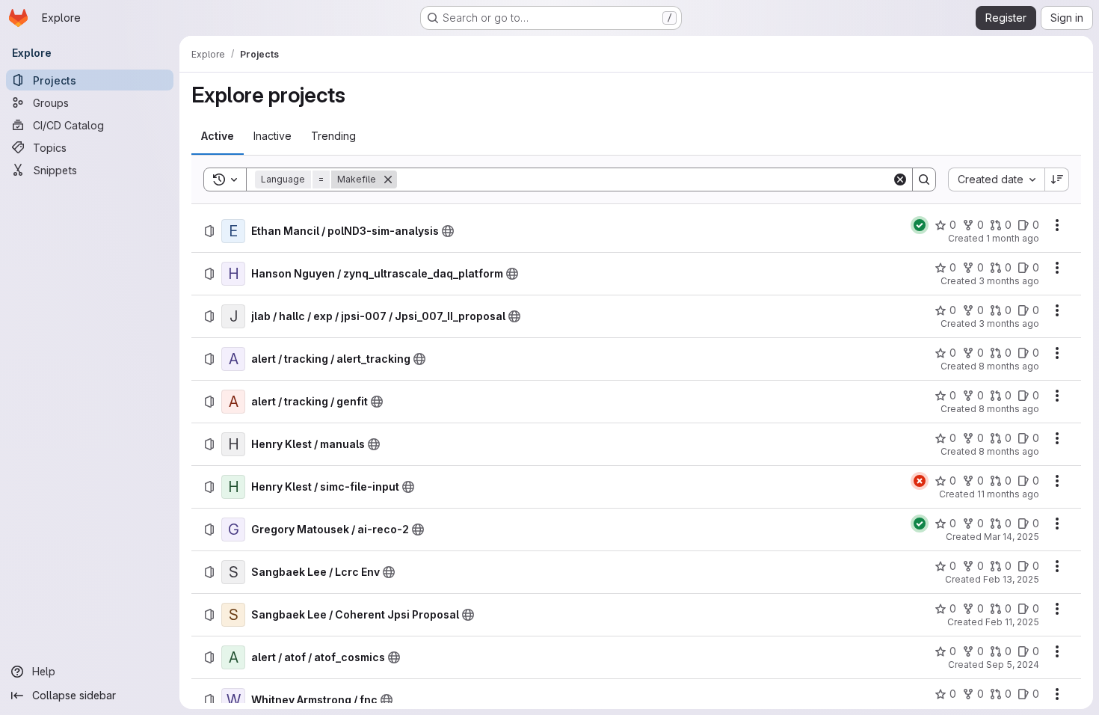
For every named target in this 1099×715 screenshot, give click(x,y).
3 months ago (1009, 280)
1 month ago (1012, 238)
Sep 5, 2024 (1012, 664)
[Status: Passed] (920, 225)
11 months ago (1008, 494)
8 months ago (1009, 366)
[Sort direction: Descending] (1057, 179)
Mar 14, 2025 (1011, 536)
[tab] (217, 136)
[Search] (924, 179)
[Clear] (900, 179)
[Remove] (388, 179)
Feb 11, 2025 (1012, 621)
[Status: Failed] (920, 481)
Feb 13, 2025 (1011, 579)
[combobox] (996, 179)
